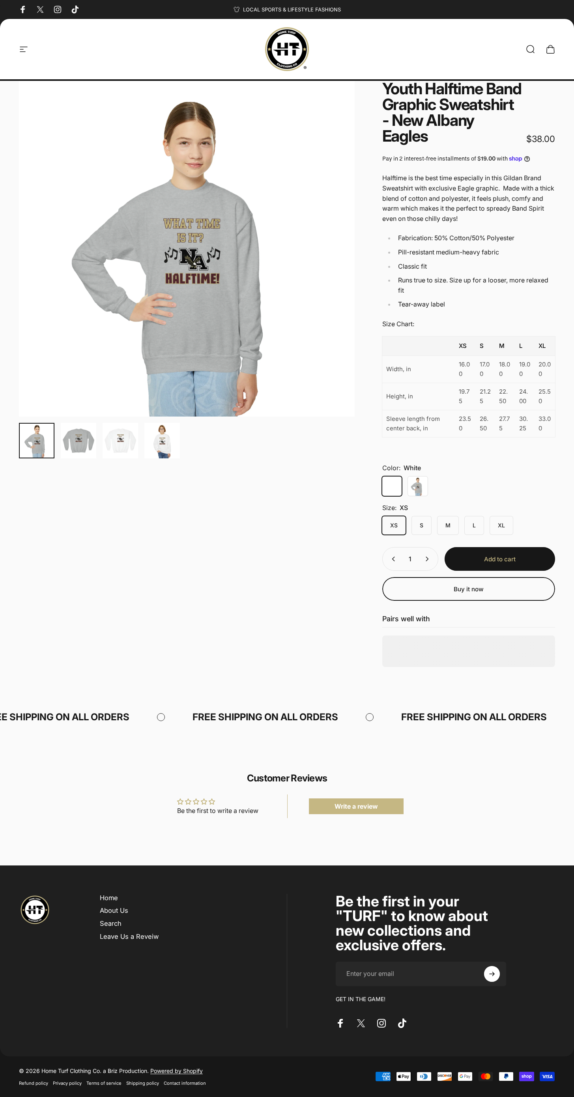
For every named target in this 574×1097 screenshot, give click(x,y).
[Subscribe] (492, 974)
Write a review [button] (356, 806)
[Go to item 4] (162, 440)
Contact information (185, 1083)
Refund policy (33, 1083)
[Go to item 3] (120, 440)
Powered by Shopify (176, 1070)
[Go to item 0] (36, 440)
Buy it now (469, 589)
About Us (114, 911)
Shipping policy (142, 1083)
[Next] (334, 263)
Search (111, 923)
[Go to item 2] (78, 440)
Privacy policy (67, 1083)
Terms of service (104, 1083)
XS (394, 525)
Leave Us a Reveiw (129, 936)
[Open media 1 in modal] (187, 249)
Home (109, 898)
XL (501, 525)
